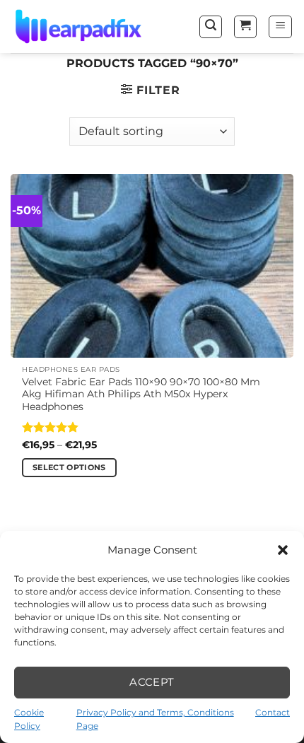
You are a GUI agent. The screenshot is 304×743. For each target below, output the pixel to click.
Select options (69, 467)
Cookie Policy (29, 719)
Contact (272, 712)
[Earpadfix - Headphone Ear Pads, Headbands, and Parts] (82, 26)
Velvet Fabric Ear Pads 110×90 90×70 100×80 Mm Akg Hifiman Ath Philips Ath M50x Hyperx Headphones (141, 394)
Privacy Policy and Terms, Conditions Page (155, 719)
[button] (283, 550)
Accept (152, 682)
